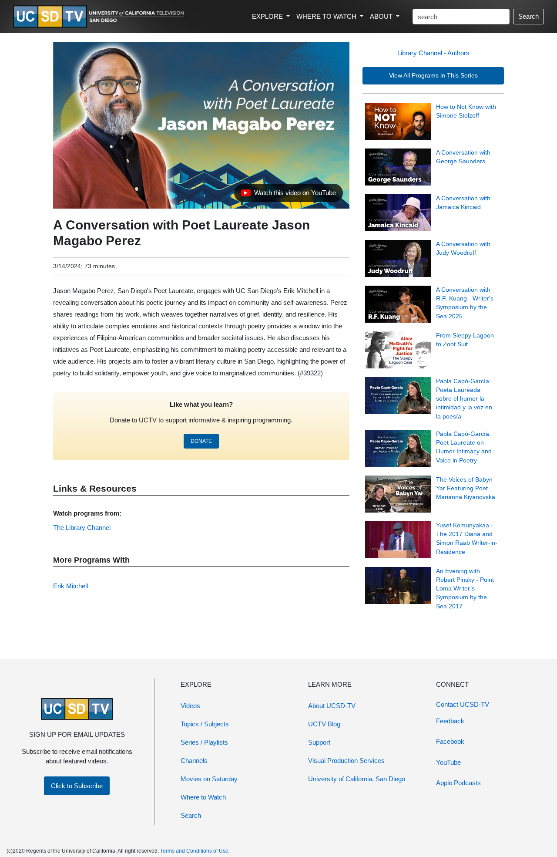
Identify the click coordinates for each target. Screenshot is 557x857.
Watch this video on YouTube (288, 195)
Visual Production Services (346, 760)
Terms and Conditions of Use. (195, 851)
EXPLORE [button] (268, 16)
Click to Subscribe (77, 786)
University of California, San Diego (356, 779)
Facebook (450, 741)
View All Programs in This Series (433, 75)
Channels (194, 760)
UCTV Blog (324, 724)
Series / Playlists (204, 742)
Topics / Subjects (205, 724)
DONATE (201, 441)
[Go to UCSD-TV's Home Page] (100, 16)
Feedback (450, 721)
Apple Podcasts (458, 782)
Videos (190, 705)
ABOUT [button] (382, 16)
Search (528, 16)
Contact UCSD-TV (462, 704)
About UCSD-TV (332, 705)
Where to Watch (203, 797)
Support (319, 742)
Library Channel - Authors (433, 53)
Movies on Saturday (209, 779)
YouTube (448, 762)
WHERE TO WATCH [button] (327, 16)
